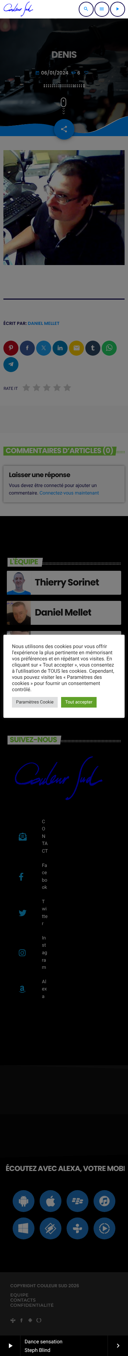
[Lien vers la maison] (18, 9)
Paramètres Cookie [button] (35, 702)
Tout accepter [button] (79, 702)
